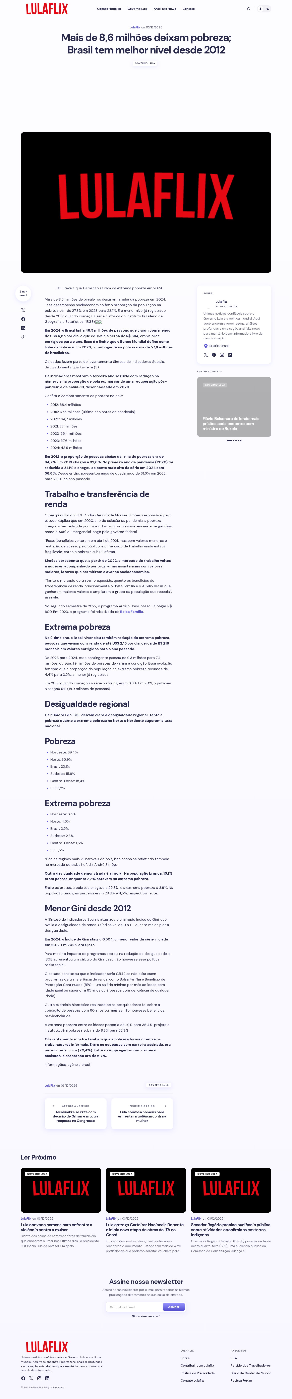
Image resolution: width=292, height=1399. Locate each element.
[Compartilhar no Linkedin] (23, 328)
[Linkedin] (47, 1378)
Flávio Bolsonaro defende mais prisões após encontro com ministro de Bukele (231, 423)
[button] (249, 9)
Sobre (185, 1358)
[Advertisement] (146, 102)
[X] (31, 1378)
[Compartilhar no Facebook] (23, 319)
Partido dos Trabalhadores (251, 1365)
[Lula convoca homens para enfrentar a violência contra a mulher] (142, 1113)
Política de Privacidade (198, 1373)
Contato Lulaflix (192, 1380)
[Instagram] (39, 1378)
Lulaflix (221, 301)
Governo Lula (145, 63)
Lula (234, 1358)
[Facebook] (23, 1378)
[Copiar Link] (23, 336)
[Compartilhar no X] (23, 310)
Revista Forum (241, 1380)
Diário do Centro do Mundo (251, 1373)
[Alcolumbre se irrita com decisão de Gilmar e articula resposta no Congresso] (76, 1113)
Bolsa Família (131, 611)
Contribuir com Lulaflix (197, 1365)
